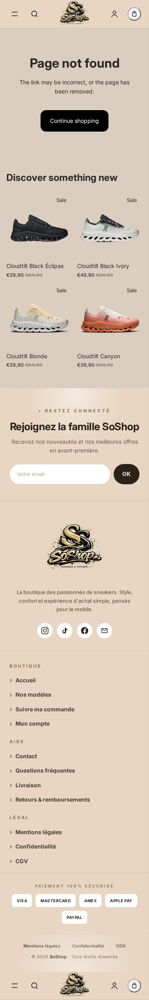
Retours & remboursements (52, 799)
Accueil (25, 680)
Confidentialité (35, 846)
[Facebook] (85, 631)
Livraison (28, 785)
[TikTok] (65, 631)
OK (126, 474)
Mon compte (32, 723)
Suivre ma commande (44, 709)
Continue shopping (74, 120)
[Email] (104, 631)
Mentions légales (38, 832)
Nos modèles (33, 694)
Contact (26, 756)
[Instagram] (45, 631)
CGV (21, 861)
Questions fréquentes (45, 770)
